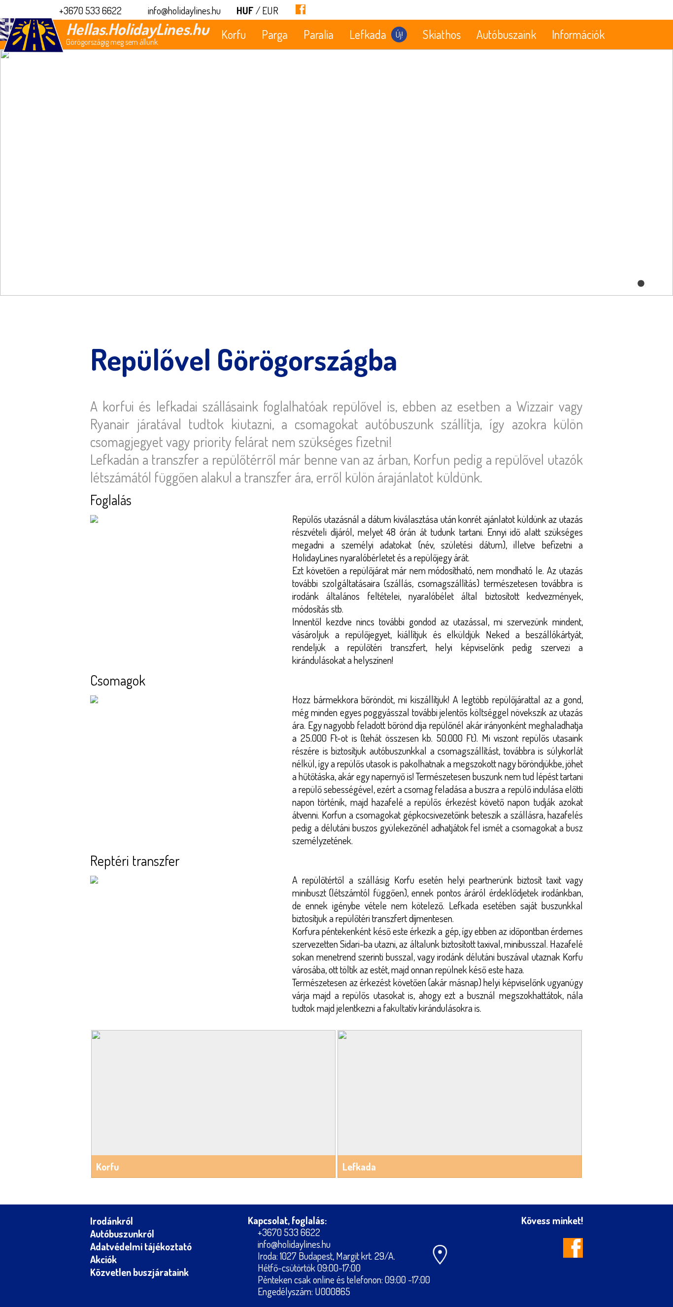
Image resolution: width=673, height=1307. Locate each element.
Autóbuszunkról (122, 1233)
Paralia (318, 34)
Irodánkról (111, 1220)
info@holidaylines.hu (184, 10)
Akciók (103, 1259)
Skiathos (442, 34)
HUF (245, 10)
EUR (270, 10)
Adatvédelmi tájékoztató (141, 1246)
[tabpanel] (336, 172)
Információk (578, 34)
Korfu (233, 34)
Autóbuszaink (506, 34)
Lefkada (376, 34)
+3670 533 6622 (90, 10)
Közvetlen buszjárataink (139, 1272)
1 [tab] (641, 284)
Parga (275, 34)
